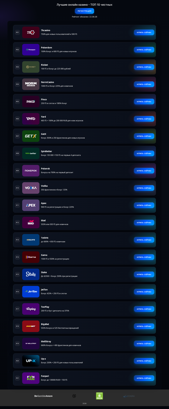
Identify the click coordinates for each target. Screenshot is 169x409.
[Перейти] (43, 396)
